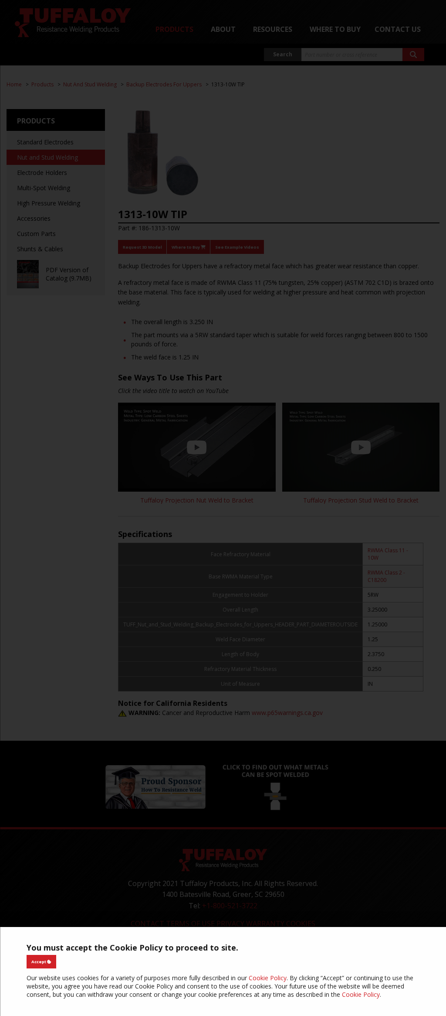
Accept (39, 962)
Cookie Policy (268, 978)
